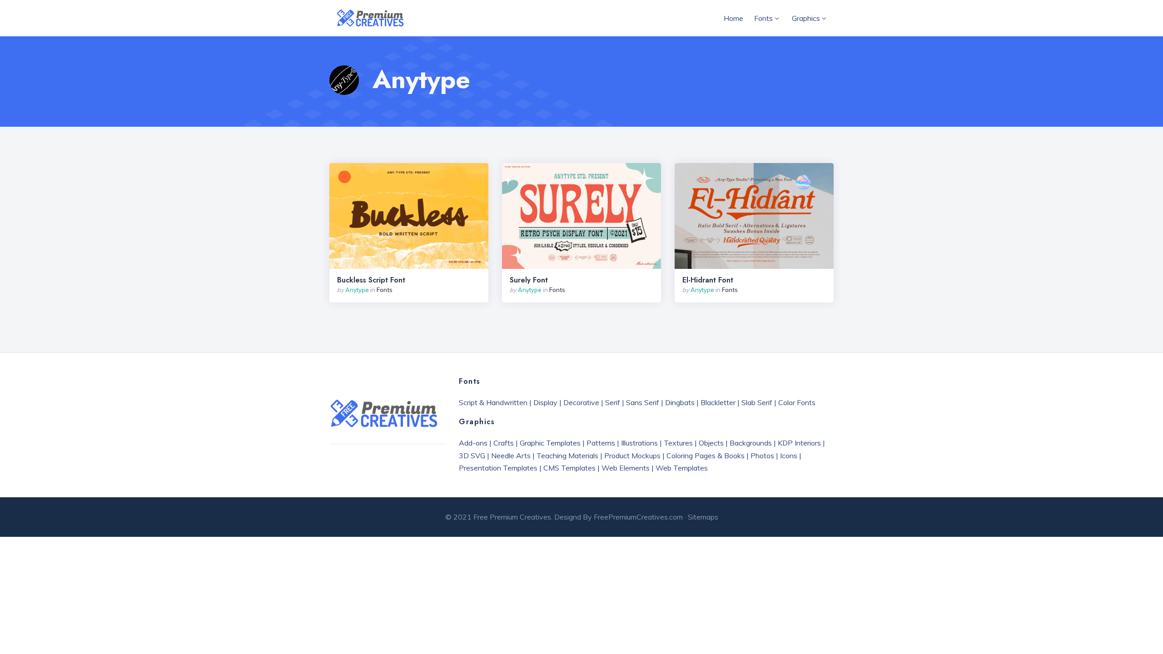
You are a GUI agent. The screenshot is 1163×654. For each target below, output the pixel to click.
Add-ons (473, 442)
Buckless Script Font (371, 280)
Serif (612, 402)
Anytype (357, 289)
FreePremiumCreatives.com (638, 516)
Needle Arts (511, 455)
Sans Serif (642, 402)
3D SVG (472, 455)
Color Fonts (796, 402)
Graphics (806, 18)
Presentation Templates (498, 467)
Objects (711, 442)
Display (545, 402)
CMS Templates (569, 467)
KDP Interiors (799, 442)
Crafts (503, 442)
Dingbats (680, 402)
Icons (788, 455)
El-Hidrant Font (707, 280)
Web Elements (625, 467)
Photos (762, 455)
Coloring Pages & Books (705, 455)
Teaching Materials (567, 455)
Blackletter (718, 402)
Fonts (763, 18)
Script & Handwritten (493, 402)
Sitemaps (703, 516)
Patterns (600, 442)
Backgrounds (751, 442)
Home (733, 18)
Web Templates (682, 467)
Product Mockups (632, 455)
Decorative (581, 402)
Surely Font (529, 280)
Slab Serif (756, 402)
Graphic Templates (550, 442)
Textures (678, 442)
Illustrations (639, 442)
